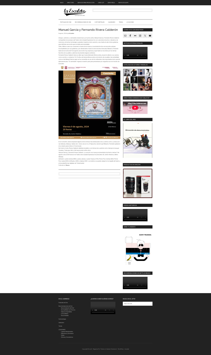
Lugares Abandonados (67, 331)
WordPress (121, 349)
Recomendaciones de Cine (65, 306)
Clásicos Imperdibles (66, 311)
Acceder (127, 349)
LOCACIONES (62, 329)
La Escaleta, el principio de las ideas (74, 12)
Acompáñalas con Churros (68, 310)
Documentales (65, 315)
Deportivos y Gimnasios (67, 333)
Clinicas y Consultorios (67, 337)
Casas (62, 335)
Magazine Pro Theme (98, 349)
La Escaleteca (64, 313)
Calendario (61, 322)
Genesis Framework (111, 349)
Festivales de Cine (63, 302)
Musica (67, 165)
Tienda (60, 326)
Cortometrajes (62, 319)
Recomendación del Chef (67, 308)
